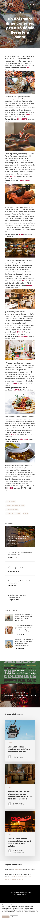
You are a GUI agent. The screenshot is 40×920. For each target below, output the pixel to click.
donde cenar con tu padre (15, 506)
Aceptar (6, 917)
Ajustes (14, 917)
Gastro (20, 13)
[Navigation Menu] (34, 4)
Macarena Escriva (14, 42)
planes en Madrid (12, 509)
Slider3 (25, 513)
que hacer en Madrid (13, 513)
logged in (17, 869)
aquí (37, 912)
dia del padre (10, 502)
